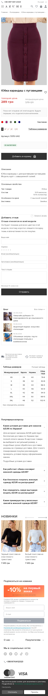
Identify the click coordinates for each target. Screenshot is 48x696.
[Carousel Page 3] (27, 82)
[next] (42, 518)
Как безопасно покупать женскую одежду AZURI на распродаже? (20, 481)
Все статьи (39, 309)
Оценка (4, 247)
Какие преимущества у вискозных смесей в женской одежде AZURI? (20, 502)
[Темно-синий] (19, 122)
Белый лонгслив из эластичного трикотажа (34, 557)
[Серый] (11, 122)
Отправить (24, 292)
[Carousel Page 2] (24, 82)
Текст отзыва (6, 270)
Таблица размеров (37, 129)
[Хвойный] (15, 122)
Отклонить (12, 692)
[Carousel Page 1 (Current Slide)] (21, 82)
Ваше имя (5, 237)
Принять (34, 692)
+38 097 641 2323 (12, 2)
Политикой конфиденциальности (17, 628)
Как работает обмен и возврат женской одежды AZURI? (19, 470)
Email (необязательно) (10, 254)
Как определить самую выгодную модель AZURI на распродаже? (20, 491)
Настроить (6, 687)
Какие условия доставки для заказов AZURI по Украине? (22, 427)
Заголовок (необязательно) (12, 262)
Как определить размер (13, 405)
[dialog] (24, 687)
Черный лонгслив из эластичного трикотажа (10, 557)
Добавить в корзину (21, 156)
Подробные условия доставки (17, 461)
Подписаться (24, 620)
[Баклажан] (6, 122)
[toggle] (42, 2)
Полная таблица (38, 367)
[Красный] (2, 122)
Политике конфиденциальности (29, 684)
